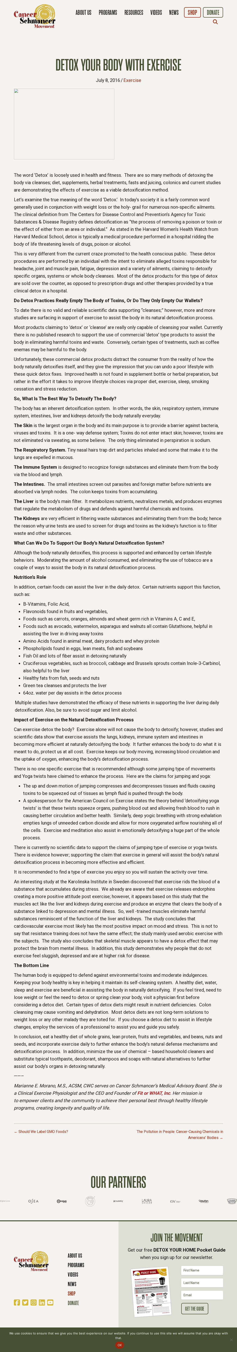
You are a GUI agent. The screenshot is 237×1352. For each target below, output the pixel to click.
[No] (231, 1339)
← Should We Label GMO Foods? (41, 1131)
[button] (216, 21)
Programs (108, 12)
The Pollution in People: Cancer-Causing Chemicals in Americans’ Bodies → (180, 1134)
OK (120, 1345)
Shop (192, 12)
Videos (156, 12)
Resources (134, 12)
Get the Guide (194, 1309)
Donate (213, 12)
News (174, 12)
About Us (84, 12)
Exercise (132, 80)
